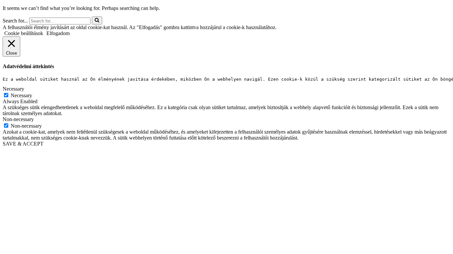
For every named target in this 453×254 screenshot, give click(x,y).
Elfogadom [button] (58, 33)
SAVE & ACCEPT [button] (23, 144)
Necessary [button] (13, 89)
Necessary (21, 95)
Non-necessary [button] (18, 119)
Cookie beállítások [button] (23, 33)
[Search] (97, 20)
